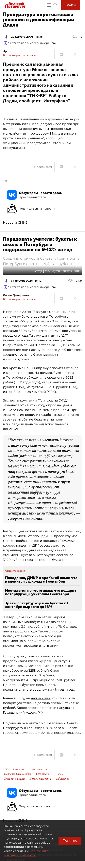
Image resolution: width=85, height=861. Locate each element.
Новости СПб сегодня (17, 774)
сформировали (28, 733)
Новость (18, 769)
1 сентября (42, 774)
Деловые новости (40, 779)
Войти (70, 5)
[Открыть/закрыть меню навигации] (49, 5)
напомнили (40, 698)
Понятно (70, 840)
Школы (58, 774)
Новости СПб (38, 769)
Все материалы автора (19, 55)
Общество (62, 779)
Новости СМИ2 (15, 222)
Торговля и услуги (14, 779)
